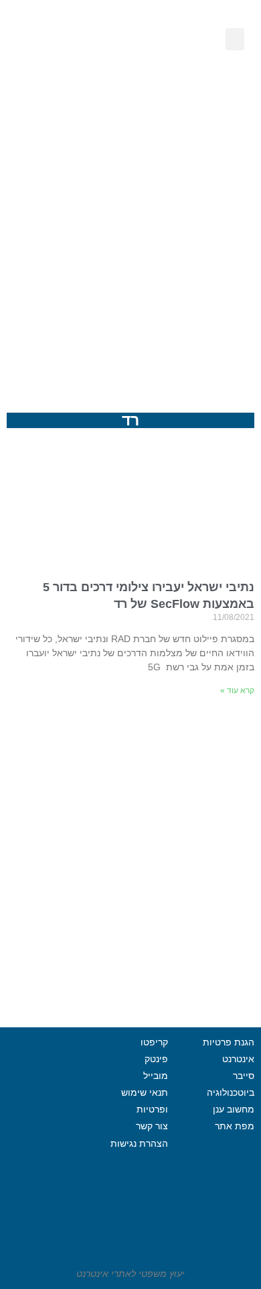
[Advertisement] (130, 241)
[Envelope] (75, 80)
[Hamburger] (45, 1158)
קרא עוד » (237, 690)
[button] (235, 39)
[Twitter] (27, 1124)
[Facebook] (64, 1124)
